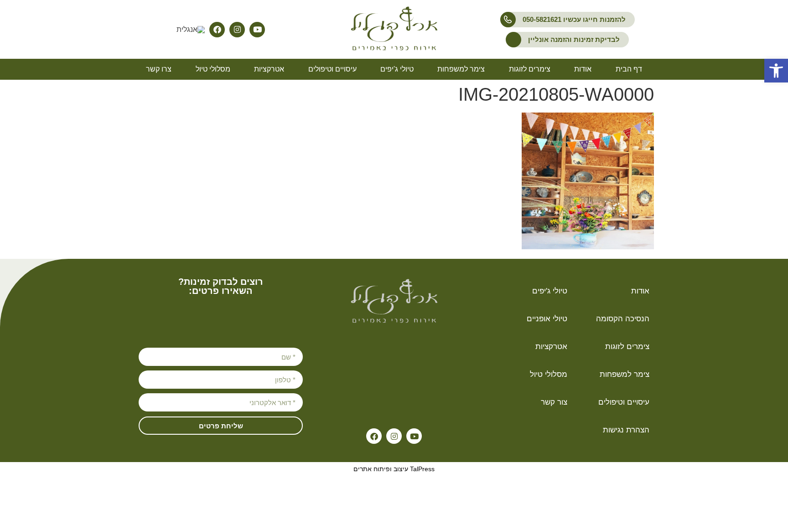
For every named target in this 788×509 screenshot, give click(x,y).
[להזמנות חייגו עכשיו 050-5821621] (508, 19)
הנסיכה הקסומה (622, 318)
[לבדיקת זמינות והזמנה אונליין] (513, 39)
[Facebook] (217, 29)
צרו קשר (158, 69)
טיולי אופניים (547, 318)
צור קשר (554, 402)
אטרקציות (269, 69)
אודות (582, 69)
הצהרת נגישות (626, 430)
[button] (776, 70)
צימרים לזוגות (529, 69)
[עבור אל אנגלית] (190, 30)
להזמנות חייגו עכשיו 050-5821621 (574, 19)
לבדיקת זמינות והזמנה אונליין (574, 39)
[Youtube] (257, 29)
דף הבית (629, 69)
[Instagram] (237, 29)
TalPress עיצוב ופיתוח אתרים (394, 469)
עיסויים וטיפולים (332, 69)
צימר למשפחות (461, 69)
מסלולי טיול (213, 69)
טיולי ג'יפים (397, 69)
